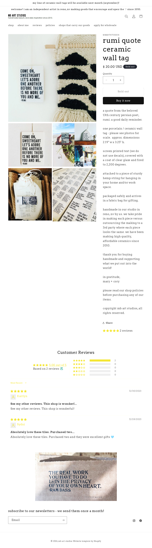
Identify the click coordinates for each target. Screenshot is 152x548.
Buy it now (123, 100)
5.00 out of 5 (57, 365)
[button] (126, 16)
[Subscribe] (63, 520)
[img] (19, 391)
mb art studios (65, 541)
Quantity (107, 73)
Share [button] (109, 322)
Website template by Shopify (87, 541)
